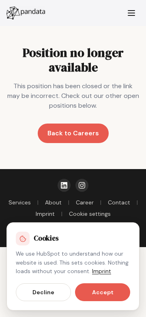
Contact (119, 202)
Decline (43, 292)
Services (20, 202)
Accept (103, 292)
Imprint (45, 213)
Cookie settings (90, 213)
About (53, 202)
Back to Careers (73, 133)
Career (85, 202)
